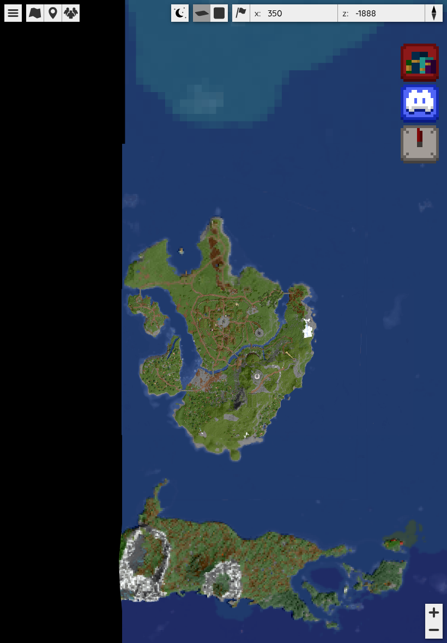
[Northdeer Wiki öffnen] (420, 63)
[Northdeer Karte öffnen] (420, 145)
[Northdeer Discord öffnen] (420, 104)
